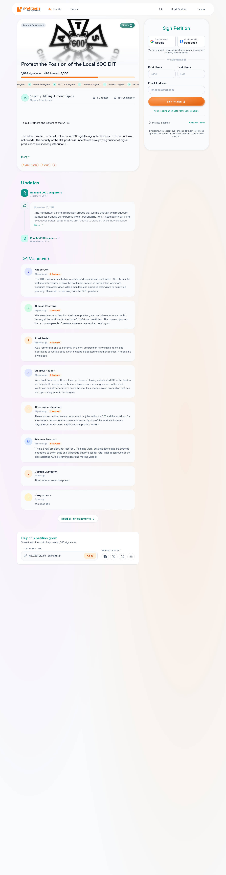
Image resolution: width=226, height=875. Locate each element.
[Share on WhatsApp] (122, 556)
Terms (178, 131)
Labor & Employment (33, 25)
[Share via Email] (131, 556)
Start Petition (178, 9)
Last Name (184, 67)
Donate (57, 9)
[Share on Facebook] (105, 556)
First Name (155, 67)
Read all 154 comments (78, 518)
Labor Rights (30, 165)
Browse (75, 9)
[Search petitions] (160, 9)
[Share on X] (113, 556)
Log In (201, 9)
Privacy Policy (193, 131)
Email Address (157, 83)
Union (45, 165)
